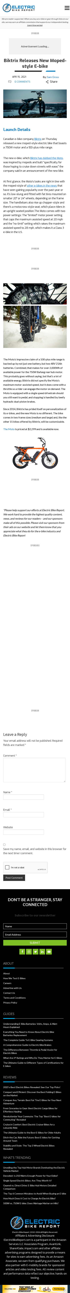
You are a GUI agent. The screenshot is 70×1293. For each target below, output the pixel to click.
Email (7, 810)
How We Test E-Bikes (14, 978)
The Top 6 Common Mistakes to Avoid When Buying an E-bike (34, 1193)
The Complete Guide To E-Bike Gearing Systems (28, 1040)
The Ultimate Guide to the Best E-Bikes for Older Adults (32, 1132)
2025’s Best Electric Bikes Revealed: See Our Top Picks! (31, 1087)
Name (7, 792)
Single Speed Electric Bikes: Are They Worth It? (27, 1180)
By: (51, 76)
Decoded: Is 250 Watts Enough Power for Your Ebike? (30, 1175)
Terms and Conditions (14, 997)
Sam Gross (53, 76)
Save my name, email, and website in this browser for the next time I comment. (34, 851)
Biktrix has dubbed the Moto (46, 158)
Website (8, 827)
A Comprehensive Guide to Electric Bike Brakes (27, 1045)
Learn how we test (34, 25)
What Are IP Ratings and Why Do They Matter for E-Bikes (32, 1057)
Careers (7, 983)
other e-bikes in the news (42, 185)
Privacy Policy (10, 1002)
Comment (10, 755)
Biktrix (37, 139)
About (6, 973)
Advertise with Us (12, 988)
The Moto (9, 429)
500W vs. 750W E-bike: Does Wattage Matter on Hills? (31, 1203)
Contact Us (9, 992)
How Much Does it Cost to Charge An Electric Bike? (29, 1198)
